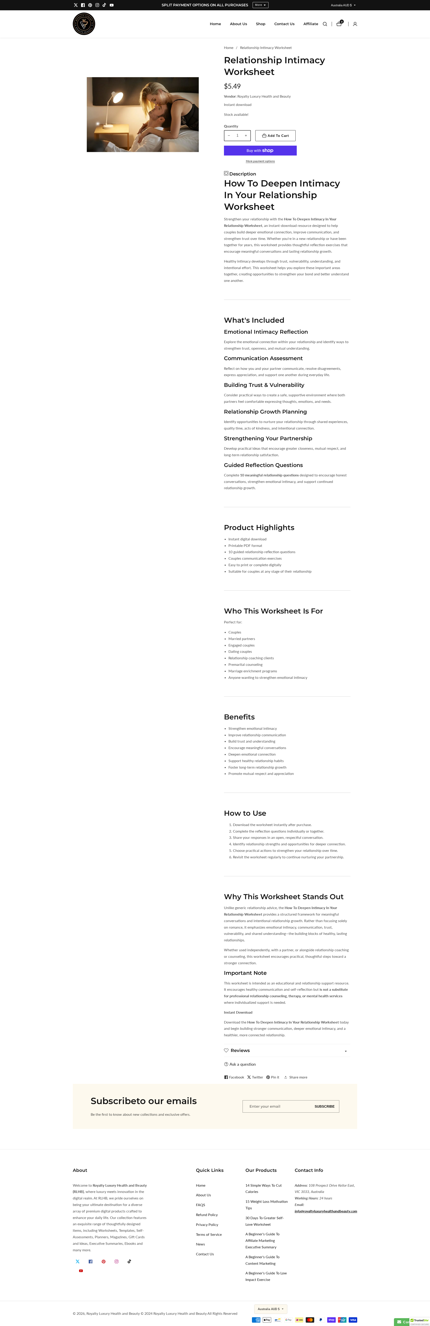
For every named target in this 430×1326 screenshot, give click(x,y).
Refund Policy (207, 1214)
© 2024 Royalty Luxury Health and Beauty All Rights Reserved (189, 1313)
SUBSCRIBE (325, 1106)
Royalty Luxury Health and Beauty (113, 1313)
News (200, 1244)
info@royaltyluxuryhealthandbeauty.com (326, 1211)
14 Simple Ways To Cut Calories (263, 1188)
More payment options (260, 161)
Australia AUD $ (342, 5)
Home (215, 24)
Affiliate (310, 24)
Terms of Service (209, 1234)
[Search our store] (327, 24)
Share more (298, 1077)
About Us (238, 24)
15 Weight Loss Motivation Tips (266, 1204)
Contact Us (284, 24)
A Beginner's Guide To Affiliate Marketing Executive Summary (262, 1240)
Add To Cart (278, 136)
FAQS (200, 1205)
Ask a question (243, 1064)
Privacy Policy (207, 1224)
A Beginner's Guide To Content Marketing (262, 1260)
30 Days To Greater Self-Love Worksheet (264, 1221)
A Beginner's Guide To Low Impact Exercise (266, 1276)
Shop (260, 24)
